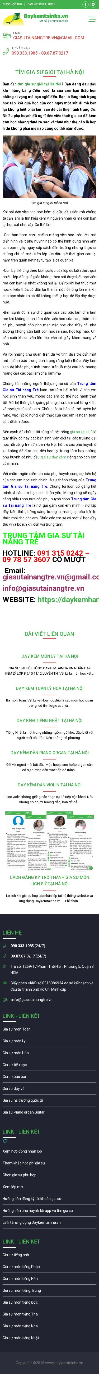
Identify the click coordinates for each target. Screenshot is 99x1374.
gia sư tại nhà (81, 432)
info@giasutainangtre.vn (32, 1000)
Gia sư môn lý (49, 1042)
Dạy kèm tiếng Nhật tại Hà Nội (49, 720)
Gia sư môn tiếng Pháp (49, 1268)
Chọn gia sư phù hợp (49, 1176)
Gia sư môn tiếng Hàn (49, 1279)
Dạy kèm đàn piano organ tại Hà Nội (50, 752)
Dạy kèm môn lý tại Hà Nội (49, 656)
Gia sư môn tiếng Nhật (49, 1339)
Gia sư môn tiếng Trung (49, 1291)
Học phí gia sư (49, 1164)
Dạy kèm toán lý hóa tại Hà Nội (49, 688)
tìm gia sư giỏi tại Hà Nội (40, 84)
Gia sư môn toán (49, 1030)
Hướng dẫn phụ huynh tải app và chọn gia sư (49, 1211)
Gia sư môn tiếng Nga (49, 1223)
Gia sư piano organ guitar (49, 1113)
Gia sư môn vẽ (49, 1089)
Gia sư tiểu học (49, 1066)
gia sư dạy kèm (53, 457)
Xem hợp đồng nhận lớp (49, 1152)
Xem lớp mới (49, 1188)
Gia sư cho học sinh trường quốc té (49, 1101)
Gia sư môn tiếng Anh (49, 1256)
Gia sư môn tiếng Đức (49, 1303)
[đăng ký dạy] (35, 19)
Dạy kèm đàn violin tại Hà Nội (50, 784)
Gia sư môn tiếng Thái (49, 1315)
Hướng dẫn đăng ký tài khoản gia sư (49, 1200)
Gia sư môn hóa (49, 1054)
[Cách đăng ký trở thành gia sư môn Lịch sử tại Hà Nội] (49, 841)
